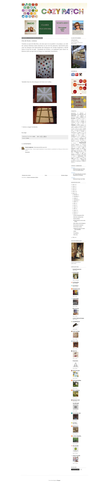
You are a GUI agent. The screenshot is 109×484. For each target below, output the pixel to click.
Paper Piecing (83, 141)
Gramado (73, 135)
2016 (74, 186)
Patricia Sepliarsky (29, 147)
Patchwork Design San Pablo (79, 169)
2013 (74, 191)
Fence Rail (84, 132)
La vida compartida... (77, 436)
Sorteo (74, 231)
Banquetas (73, 117)
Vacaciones (79, 161)
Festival (74, 133)
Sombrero (78, 157)
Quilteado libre (79, 149)
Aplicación (73, 115)
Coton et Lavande (76, 455)
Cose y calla (75, 341)
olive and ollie (75, 445)
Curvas (81, 127)
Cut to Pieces (75, 285)
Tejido (78, 158)
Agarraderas (73, 113)
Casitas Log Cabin (75, 123)
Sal (82, 153)
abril (75, 208)
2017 (74, 184)
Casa (78, 122)
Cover (76, 126)
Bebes (78, 117)
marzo (75, 210)
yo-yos (72, 162)
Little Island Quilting (77, 380)
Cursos (76, 127)
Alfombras (81, 113)
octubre (75, 198)
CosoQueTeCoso (76, 321)
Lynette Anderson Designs (78, 318)
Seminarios (80, 156)
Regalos (77, 152)
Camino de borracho (80, 119)
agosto (75, 201)
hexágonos (73, 136)
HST (79, 136)
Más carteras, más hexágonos (79, 223)
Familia (79, 132)
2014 (74, 189)
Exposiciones (73, 132)
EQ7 (78, 131)
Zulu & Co (75, 351)
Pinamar (77, 144)
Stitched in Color (76, 400)
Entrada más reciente (26, 175)
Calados (72, 119)
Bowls (79, 118)
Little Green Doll (76, 370)
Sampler (73, 154)
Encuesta (72, 131)
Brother (83, 118)
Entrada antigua (64, 175)
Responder (27, 152)
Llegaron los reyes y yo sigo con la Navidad (79, 229)
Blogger (58, 480)
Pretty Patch (75, 360)
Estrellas (82, 131)
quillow (79, 147)
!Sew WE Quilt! (76, 403)
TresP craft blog (76, 331)
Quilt (83, 147)
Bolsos (82, 117)
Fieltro (78, 133)
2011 (74, 237)
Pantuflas (77, 141)
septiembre (76, 199)
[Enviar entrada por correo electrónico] (38, 136)
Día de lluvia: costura (77, 226)
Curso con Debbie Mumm (78, 170)
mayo (75, 206)
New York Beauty (80, 140)
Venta (83, 161)
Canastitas (73, 122)
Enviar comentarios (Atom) (32, 177)
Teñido (74, 159)
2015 (74, 188)
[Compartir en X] (43, 136)
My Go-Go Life (76, 308)
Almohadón (74, 114)
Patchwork (82, 143)
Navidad (82, 138)
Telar (81, 158)
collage (72, 126)
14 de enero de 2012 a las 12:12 (40, 147)
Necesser (73, 140)
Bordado (73, 118)
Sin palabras (76, 233)
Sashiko (74, 156)
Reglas (83, 152)
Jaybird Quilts (76, 298)
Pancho (72, 141)
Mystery (76, 138)
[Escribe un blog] (41, 136)
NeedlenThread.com (77, 269)
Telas (85, 158)
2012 (74, 193)
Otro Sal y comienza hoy (78, 217)
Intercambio (73, 137)
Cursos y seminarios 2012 (78, 215)
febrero (75, 212)
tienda (78, 159)
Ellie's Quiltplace (76, 390)
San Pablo (78, 154)
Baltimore (82, 115)
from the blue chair (77, 413)
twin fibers (75, 422)
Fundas (83, 133)
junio (75, 205)
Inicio (46, 175)
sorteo (83, 157)
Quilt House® (75, 426)
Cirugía (83, 123)
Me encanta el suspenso (78, 225)
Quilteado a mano (75, 148)
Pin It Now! (24, 132)
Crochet (80, 126)
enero (75, 213)
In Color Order (76, 272)
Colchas (27, 138)
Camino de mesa (74, 120)
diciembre (76, 194)
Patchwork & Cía (76, 288)
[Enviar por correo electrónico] (40, 136)
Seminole (72, 157)
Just (78, 137)
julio (74, 203)
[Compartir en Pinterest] (46, 136)
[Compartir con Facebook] (44, 136)
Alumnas (81, 114)
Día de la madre (79, 128)
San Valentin (84, 154)
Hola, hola (75, 234)
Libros (81, 137)
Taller (72, 158)
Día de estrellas (76, 218)
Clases (73, 125)
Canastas (82, 120)
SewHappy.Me (76, 282)
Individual (83, 136)
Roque (78, 153)
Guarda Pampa (81, 135)
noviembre (76, 196)
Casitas (82, 122)
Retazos (72, 153)
